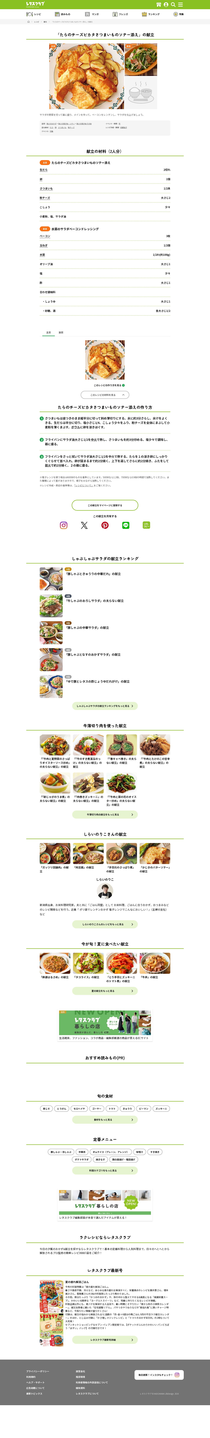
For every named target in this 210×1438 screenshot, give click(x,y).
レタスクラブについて (87, 1393)
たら (51, 127)
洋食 (51, 131)
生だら (44, 170)
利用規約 (30, 1376)
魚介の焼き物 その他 (84, 123)
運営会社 (80, 1371)
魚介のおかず (51, 123)
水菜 (42, 255)
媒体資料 (80, 1388)
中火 (94, 439)
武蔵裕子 (123, 127)
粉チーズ (71, 127)
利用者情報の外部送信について (92, 1382)
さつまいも (62, 127)
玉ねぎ (44, 245)
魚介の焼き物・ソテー (66, 123)
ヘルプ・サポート (35, 1382)
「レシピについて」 (84, 485)
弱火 (48, 465)
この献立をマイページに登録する (105, 505)
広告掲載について (35, 1388)
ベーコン (45, 236)
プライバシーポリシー (37, 1371)
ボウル (75, 427)
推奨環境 (80, 1376)
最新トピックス (34, 1393)
